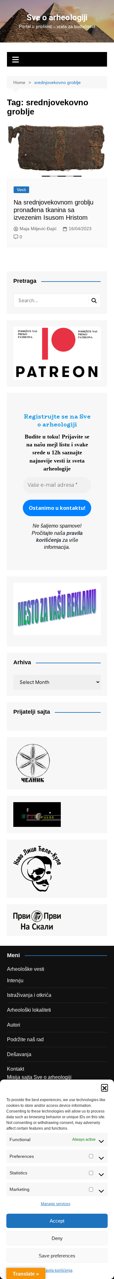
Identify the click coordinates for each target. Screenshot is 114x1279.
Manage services (55, 1204)
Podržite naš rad (25, 1039)
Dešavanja (19, 1054)
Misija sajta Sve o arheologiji (39, 1077)
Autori (13, 1025)
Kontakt (15, 1069)
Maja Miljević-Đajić (38, 228)
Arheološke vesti (25, 969)
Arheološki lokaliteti (29, 1010)
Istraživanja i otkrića (29, 995)
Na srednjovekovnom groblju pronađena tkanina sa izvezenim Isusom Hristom (53, 210)
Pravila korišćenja (57, 1270)
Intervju (15, 980)
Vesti (21, 189)
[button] (104, 1087)
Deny (57, 1238)
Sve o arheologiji (57, 17)
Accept (57, 1221)
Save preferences (57, 1255)
